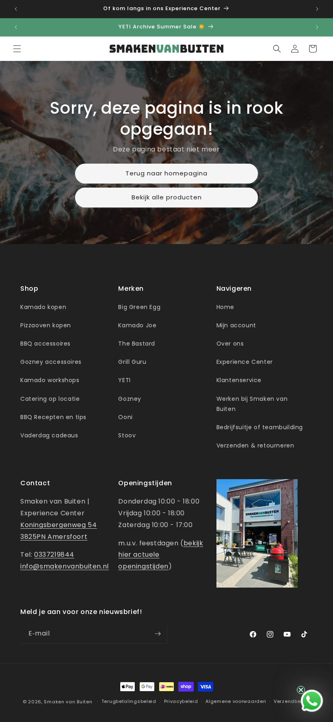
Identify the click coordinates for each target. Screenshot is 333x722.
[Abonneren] (157, 634)
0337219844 (54, 554)
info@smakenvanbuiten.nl (64, 566)
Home (225, 307)
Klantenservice (239, 380)
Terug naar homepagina (166, 173)
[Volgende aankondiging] (317, 9)
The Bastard (136, 343)
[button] (17, 49)
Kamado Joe (137, 325)
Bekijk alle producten (167, 197)
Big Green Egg (139, 307)
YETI (124, 380)
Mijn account (236, 325)
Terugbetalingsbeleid (129, 701)
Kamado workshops (50, 380)
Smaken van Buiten (68, 701)
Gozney (129, 399)
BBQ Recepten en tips (53, 417)
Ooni (125, 417)
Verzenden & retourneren (255, 445)
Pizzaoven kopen (45, 325)
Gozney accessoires (51, 362)
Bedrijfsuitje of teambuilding (259, 427)
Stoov (127, 435)
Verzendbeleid (292, 701)
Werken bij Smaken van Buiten (252, 404)
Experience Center (244, 362)
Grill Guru (132, 362)
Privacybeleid (181, 701)
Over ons (230, 343)
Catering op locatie (50, 399)
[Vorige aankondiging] (16, 9)
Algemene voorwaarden (235, 701)
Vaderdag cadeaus (49, 435)
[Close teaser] (301, 690)
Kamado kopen (43, 307)
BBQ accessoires (45, 343)
